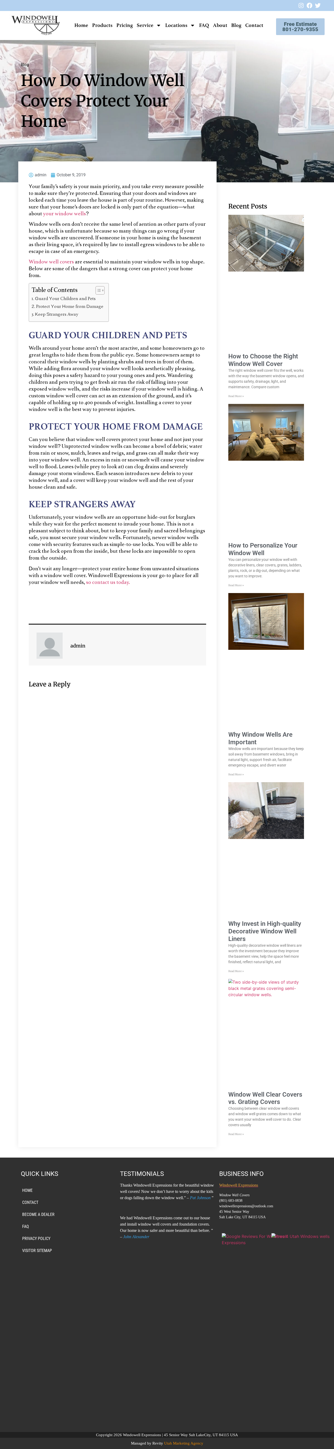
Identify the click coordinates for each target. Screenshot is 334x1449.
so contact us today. (108, 582)
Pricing (124, 25)
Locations (176, 25)
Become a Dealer (38, 1214)
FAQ (204, 25)
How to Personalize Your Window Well (262, 549)
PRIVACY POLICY (36, 1238)
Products (102, 25)
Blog (236, 25)
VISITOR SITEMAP (37, 1250)
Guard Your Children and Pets (65, 299)
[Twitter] (318, 5)
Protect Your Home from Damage (69, 307)
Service (145, 25)
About (220, 25)
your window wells (64, 214)
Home (81, 25)
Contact (254, 25)
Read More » (236, 396)
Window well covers (51, 262)
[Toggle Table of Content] (97, 290)
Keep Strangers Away (56, 314)
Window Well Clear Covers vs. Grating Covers (265, 1098)
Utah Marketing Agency (183, 1443)
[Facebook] (309, 5)
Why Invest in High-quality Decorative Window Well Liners (264, 931)
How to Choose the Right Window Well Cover (263, 360)
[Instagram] (301, 5)
